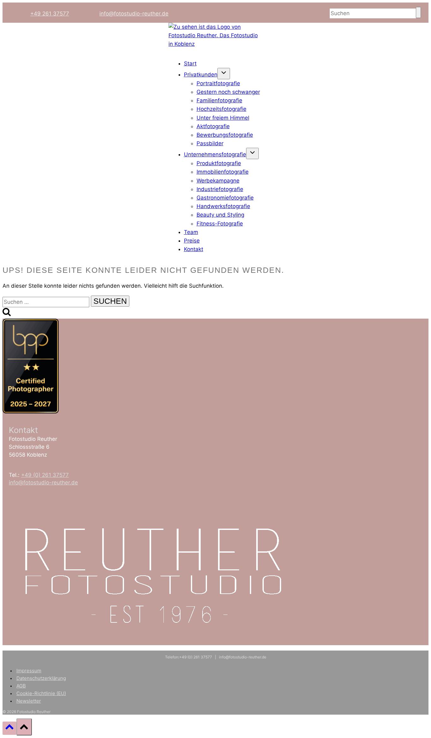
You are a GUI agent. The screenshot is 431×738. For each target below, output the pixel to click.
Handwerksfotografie (223, 206)
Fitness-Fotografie (220, 223)
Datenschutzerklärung (41, 678)
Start (190, 63)
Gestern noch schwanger (228, 92)
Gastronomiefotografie (225, 198)
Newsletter (28, 701)
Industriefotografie (220, 189)
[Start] (215, 44)
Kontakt (193, 249)
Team (191, 232)
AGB (21, 686)
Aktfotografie (213, 126)
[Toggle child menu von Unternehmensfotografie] (252, 153)
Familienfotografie (219, 100)
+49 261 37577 (49, 13)
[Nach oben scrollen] (9, 728)
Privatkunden (200, 74)
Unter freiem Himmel (223, 118)
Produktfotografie (219, 163)
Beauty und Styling (220, 215)
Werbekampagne (218, 180)
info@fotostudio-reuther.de (133, 13)
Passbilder (210, 143)
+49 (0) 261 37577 (45, 475)
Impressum (28, 671)
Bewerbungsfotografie (225, 135)
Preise (192, 240)
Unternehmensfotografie (215, 154)
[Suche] (418, 12)
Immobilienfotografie (223, 172)
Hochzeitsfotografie (221, 109)
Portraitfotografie (218, 83)
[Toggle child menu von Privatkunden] (223, 73)
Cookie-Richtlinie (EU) (41, 693)
